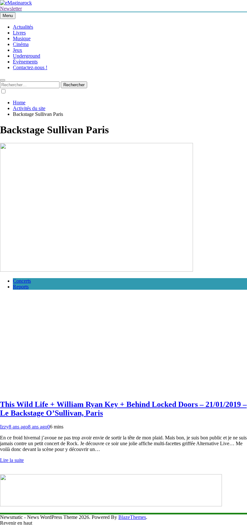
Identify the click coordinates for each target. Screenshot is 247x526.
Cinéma (21, 44)
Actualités (23, 27)
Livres (19, 32)
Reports (21, 286)
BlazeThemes (132, 517)
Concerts (22, 281)
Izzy (4, 426)
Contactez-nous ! (30, 67)
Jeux (17, 50)
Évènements (25, 61)
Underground (26, 56)
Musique (22, 38)
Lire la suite (12, 460)
